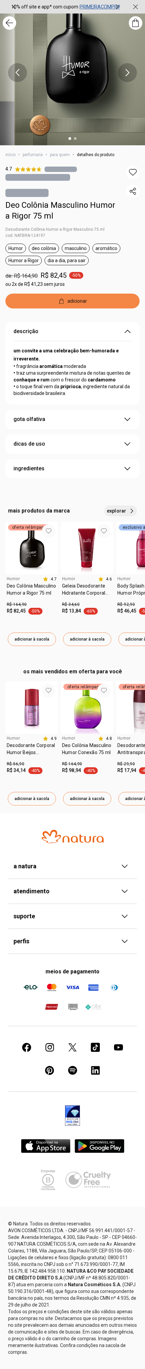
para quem (60, 154)
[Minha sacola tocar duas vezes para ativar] (135, 23)
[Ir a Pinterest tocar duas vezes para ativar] (49, 1070)
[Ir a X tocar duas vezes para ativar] (72, 1047)
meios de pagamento (72, 971)
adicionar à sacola (31, 639)
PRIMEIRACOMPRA (100, 6)
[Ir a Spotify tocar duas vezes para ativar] (72, 1070)
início (10, 154)
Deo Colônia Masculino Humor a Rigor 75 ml (60, 210)
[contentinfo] (50, 579)
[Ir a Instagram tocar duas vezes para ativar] (49, 1047)
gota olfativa (29, 419)
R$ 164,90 (17, 604)
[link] (32, 591)
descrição (25, 331)
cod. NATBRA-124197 (25, 235)
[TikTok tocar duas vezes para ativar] (95, 1047)
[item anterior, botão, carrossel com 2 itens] (17, 72)
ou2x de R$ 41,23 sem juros (35, 284)
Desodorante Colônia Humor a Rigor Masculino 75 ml (55, 229)
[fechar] (136, 7)
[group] (66, 6)
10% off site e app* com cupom (44, 6)
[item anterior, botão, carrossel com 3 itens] (14, 6)
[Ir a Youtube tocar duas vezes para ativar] (118, 1047)
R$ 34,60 (71, 604)
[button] (133, 172)
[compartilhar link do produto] (133, 191)
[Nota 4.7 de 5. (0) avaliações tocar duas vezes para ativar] (61, 169)
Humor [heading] (13, 578)
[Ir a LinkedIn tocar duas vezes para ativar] (95, 1070)
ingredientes (29, 468)
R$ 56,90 (15, 764)
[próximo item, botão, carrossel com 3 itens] (117, 6)
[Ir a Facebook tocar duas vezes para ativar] (26, 1047)
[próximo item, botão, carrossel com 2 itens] (127, 72)
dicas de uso (29, 444)
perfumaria (33, 154)
